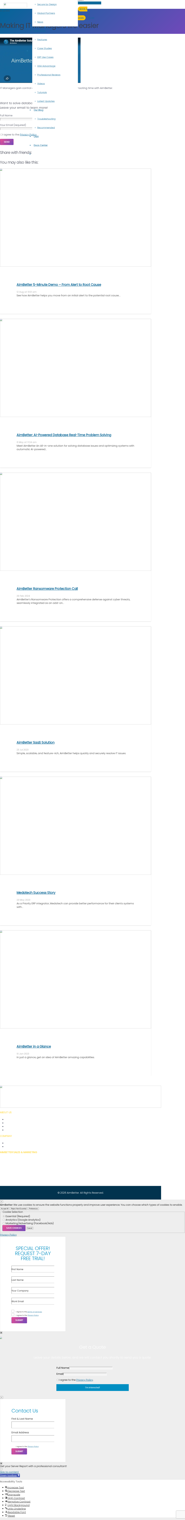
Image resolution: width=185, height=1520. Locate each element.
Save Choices (14, 1228)
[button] (10, 1475)
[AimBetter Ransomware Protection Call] (75, 522)
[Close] (1, 1332)
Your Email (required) (13, 125)
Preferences (33, 1209)
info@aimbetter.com (22, 1163)
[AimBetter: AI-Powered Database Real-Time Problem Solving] (75, 368)
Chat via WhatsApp (12, 1173)
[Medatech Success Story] (75, 826)
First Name (17, 1269)
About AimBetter (15, 1119)
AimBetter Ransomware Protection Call (47, 588)
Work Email (17, 1301)
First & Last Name (22, 1419)
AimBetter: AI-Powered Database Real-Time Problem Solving (64, 435)
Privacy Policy (33, 1315)
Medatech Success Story (36, 892)
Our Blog (10, 1146)
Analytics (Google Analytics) (23, 1220)
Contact (10, 1126)
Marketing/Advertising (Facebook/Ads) (29, 1223)
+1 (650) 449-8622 (17, 1168)
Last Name (17, 1280)
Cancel (29, 1228)
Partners (10, 1123)
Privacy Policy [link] (8, 1235)
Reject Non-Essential (18, 1209)
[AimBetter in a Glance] (75, 979)
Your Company (20, 1290)
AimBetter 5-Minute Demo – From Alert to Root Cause (59, 284)
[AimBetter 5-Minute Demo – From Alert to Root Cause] (75, 218)
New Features (14, 1143)
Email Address (20, 1432)
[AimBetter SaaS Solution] (75, 675)
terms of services (34, 1312)
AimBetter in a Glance (34, 1046)
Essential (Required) (17, 1216)
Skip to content (9, 1472)
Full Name (6, 115)
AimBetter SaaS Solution (35, 742)
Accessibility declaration (20, 1130)
